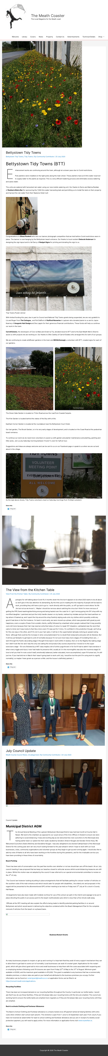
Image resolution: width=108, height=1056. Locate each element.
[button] (29, 378)
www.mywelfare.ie (85, 1021)
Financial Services (13, 1052)
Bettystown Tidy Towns (14, 157)
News (41, 37)
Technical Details (88, 37)
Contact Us (60, 37)
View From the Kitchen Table (17, 594)
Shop (100, 37)
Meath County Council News (16, 755)
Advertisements (73, 37)
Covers (33, 37)
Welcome (15, 37)
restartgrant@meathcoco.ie (37, 978)
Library (24, 37)
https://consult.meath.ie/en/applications (20, 981)
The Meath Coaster (48, 15)
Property (49, 37)
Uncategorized (33, 755)
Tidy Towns (28, 157)
